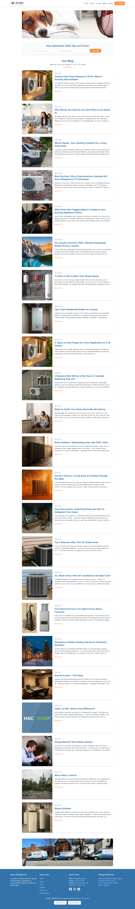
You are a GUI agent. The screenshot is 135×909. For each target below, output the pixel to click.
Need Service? (60, 902)
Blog (104, 3)
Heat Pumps (110, 881)
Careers (42, 887)
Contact (110, 3)
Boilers (100, 878)
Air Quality (114, 883)
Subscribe (95, 51)
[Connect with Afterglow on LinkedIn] (78, 889)
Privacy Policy (45, 893)
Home (86, 3)
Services (98, 3)
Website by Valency (83, 898)
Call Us (120, 3)
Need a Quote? (74, 902)
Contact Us (43, 890)
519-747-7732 (79, 881)
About (92, 3)
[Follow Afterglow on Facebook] (70, 889)
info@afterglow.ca (79, 878)
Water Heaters (117, 878)
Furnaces (101, 881)
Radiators (108, 878)
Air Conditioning (103, 883)
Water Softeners (104, 885)
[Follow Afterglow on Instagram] (74, 889)
